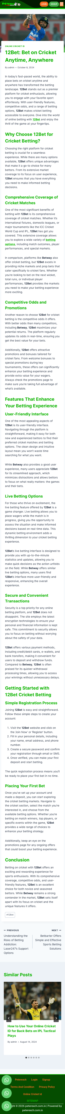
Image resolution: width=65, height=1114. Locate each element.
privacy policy (47, 1086)
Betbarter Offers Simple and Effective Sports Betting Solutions (48, 939)
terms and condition (22, 1086)
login (34, 1079)
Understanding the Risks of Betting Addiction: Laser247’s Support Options (16, 941)
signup (46, 1079)
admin (11, 67)
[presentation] (32, 1001)
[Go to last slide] (8, 1018)
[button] (61, 4)
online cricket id (32, 1094)
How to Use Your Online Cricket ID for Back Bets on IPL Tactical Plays (32, 1031)
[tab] (26, 1057)
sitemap (32, 1100)
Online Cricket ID (15, 46)
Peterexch (21, 1079)
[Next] (56, 1018)
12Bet (10, 914)
